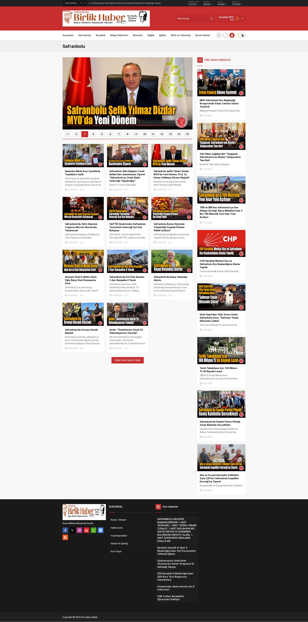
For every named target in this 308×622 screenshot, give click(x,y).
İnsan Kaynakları (119, 535)
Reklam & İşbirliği (119, 543)
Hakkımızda (117, 528)
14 (178, 134)
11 (153, 134)
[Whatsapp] (93, 530)
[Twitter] (72, 530)
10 (144, 134)
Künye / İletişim (118, 519)
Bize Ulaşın (116, 551)
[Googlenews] (100, 530)
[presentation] (66, 93)
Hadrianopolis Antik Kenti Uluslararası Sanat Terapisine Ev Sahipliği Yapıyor (126, 3)
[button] (67, 134)
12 (161, 134)
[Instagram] (79, 530)
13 (170, 134)
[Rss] (65, 537)
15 (187, 134)
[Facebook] (65, 530)
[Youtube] (86, 530)
